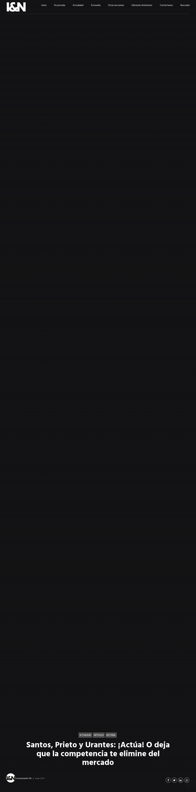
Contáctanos (166, 5)
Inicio (44, 5)
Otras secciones (116, 5)
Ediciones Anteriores (142, 5)
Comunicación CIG (24, 778)
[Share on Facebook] (168, 780)
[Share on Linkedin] (180, 780)
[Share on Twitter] (174, 780)
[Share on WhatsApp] (186, 780)
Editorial (111, 735)
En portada (59, 5)
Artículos (99, 735)
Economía (95, 5)
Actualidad (78, 5)
